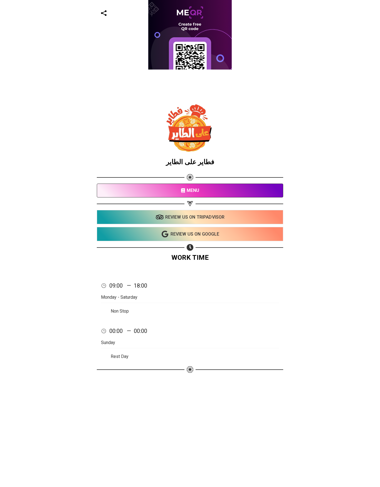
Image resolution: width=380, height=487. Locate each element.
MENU (193, 190)
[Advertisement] (167, 108)
